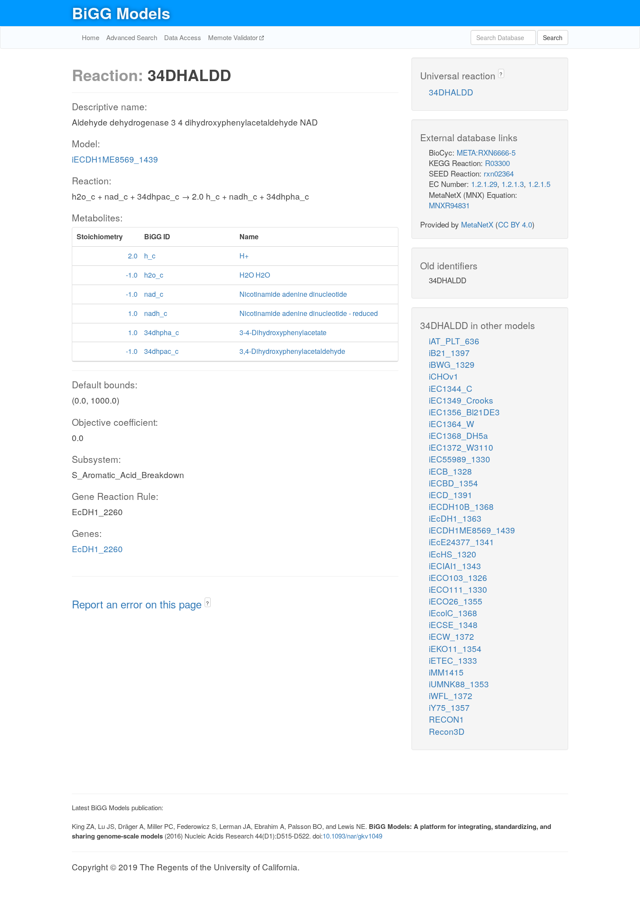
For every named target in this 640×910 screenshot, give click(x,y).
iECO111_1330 (458, 589)
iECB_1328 (450, 471)
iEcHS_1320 (452, 554)
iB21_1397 (449, 352)
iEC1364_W (451, 423)
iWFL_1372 (450, 695)
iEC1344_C (450, 388)
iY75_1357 (449, 707)
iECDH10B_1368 (461, 506)
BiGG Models (121, 12)
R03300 (497, 162)
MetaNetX (477, 224)
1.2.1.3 (513, 183)
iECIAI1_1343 (455, 565)
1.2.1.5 (539, 183)
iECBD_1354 (453, 483)
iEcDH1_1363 (455, 518)
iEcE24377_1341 (461, 541)
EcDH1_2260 (97, 548)
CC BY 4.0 (515, 224)
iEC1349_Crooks (461, 400)
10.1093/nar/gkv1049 (352, 835)
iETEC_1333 (453, 660)
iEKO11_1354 (455, 648)
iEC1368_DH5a (458, 435)
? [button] (207, 603)
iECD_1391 (450, 494)
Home (90, 37)
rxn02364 (499, 173)
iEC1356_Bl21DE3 (464, 412)
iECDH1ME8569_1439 (115, 159)
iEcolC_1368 (453, 612)
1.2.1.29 (484, 183)
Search (553, 37)
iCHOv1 (443, 376)
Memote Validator (233, 37)
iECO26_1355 (455, 601)
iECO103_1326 (458, 577)
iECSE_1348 (453, 624)
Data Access (182, 37)
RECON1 (446, 719)
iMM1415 (446, 672)
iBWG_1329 (452, 364)
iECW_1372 (451, 636)
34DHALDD (451, 92)
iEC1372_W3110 (461, 447)
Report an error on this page (138, 603)
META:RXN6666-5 (486, 152)
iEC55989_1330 (459, 459)
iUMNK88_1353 (459, 683)
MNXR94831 (449, 205)
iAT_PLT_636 (454, 340)
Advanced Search (131, 37)
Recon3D (447, 731)
